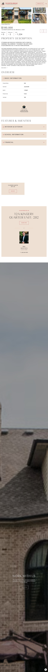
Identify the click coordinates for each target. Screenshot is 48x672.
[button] (24, 587)
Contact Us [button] (40, 3)
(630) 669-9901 (24, 110)
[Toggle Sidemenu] (45, 4)
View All (39, 18)
